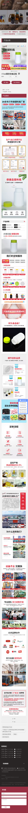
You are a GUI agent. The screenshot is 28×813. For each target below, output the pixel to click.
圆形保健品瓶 (5, 737)
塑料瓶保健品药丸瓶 (7, 727)
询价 (7, 82)
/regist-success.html (5, 782)
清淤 (7, 778)
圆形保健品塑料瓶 (6, 734)
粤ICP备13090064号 (19, 784)
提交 (6, 807)
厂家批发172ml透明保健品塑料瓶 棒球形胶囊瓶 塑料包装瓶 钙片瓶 (13, 730)
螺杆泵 (3, 778)
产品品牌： (5, 91)
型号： (4, 89)
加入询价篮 (17, 82)
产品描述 (6, 96)
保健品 (15, 734)
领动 (13, 784)
